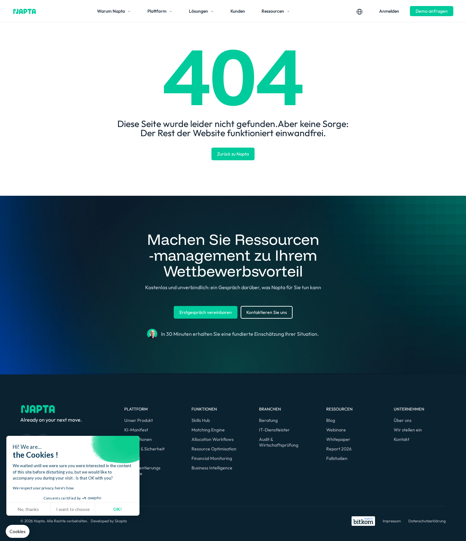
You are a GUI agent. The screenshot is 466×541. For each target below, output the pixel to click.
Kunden (237, 11)
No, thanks (28, 509)
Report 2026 (339, 449)
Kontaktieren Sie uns (266, 312)
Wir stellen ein (408, 430)
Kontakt (401, 439)
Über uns (402, 420)
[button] (17, 531)
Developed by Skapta (109, 521)
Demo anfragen (432, 11)
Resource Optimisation (213, 449)
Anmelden (389, 11)
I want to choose (73, 509)
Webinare (336, 430)
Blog (330, 420)
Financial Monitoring (211, 458)
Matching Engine (208, 430)
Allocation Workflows (212, 439)
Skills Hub (200, 420)
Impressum (392, 521)
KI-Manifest (136, 430)
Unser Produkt (138, 420)
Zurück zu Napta (233, 154)
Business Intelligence (211, 468)
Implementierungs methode (142, 470)
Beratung (268, 420)
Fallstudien (336, 458)
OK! (117, 509)
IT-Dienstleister (274, 430)
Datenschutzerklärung (427, 521)
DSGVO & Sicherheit (144, 449)
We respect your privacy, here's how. (43, 488)
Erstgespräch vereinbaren (205, 312)
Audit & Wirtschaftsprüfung (278, 442)
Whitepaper (338, 439)
